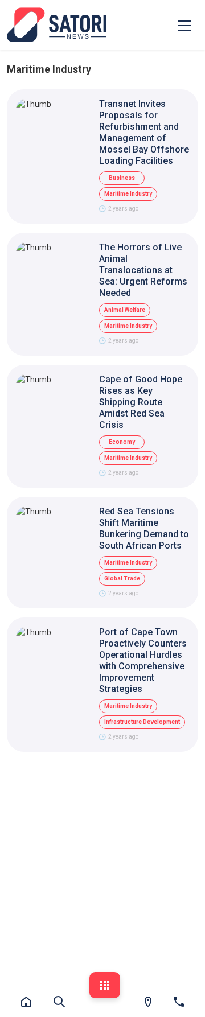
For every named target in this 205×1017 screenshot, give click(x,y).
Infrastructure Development (142, 722)
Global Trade (122, 578)
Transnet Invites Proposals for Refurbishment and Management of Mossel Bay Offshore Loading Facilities (144, 132)
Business (122, 178)
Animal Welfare (124, 310)
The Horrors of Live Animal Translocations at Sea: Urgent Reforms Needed (143, 270)
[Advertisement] (102, 869)
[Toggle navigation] (184, 25)
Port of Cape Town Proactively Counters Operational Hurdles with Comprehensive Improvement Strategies (143, 660)
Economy (122, 442)
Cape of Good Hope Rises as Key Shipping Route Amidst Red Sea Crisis (140, 402)
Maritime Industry (128, 194)
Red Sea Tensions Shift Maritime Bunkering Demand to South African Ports (144, 528)
